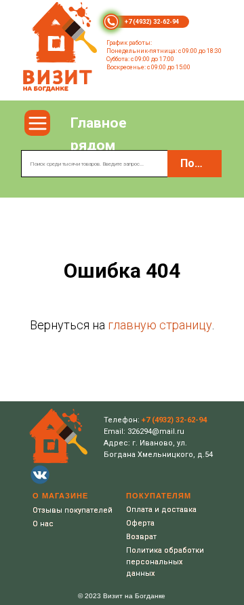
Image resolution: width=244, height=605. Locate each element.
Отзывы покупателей (73, 510)
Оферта (140, 523)
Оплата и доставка (161, 509)
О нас (43, 523)
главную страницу (160, 325)
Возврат (141, 536)
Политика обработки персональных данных (165, 562)
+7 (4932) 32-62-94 (152, 21)
